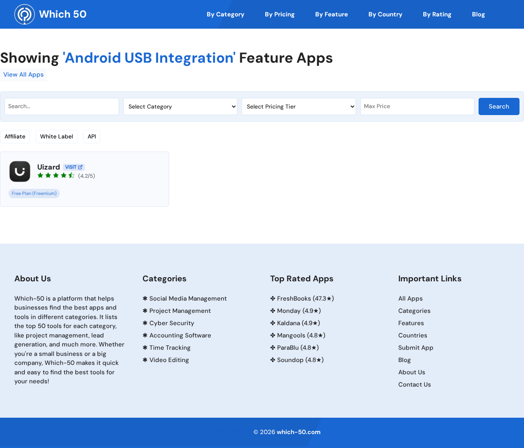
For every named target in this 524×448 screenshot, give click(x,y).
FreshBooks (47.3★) (305, 298)
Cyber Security (171, 323)
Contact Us (414, 384)
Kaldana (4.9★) (298, 323)
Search (499, 106)
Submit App (416, 348)
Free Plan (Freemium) (34, 193)
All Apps (410, 298)
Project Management (180, 311)
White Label (56, 136)
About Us (411, 372)
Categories (414, 311)
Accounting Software (180, 335)
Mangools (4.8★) (301, 335)
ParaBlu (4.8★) (298, 348)
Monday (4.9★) (299, 311)
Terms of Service (228, 430)
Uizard (48, 167)
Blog (404, 360)
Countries (412, 335)
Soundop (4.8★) (300, 360)
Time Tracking (170, 348)
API (92, 136)
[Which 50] (24, 14)
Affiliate (15, 136)
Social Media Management (188, 298)
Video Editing (169, 360)
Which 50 (63, 14)
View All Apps (23, 74)
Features (411, 323)
